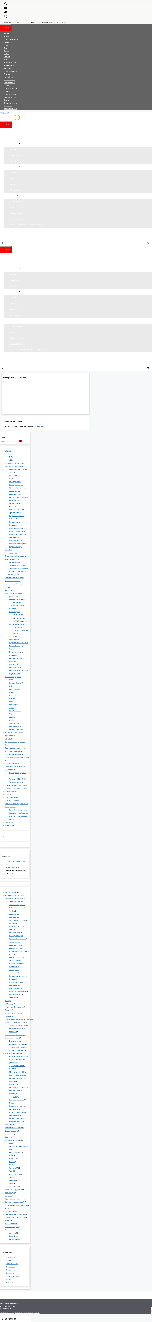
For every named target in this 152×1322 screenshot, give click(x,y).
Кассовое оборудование (14, 733)
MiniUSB (12, 698)
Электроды (9, 822)
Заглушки (12, 472)
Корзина (7, 36)
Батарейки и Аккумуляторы (19, 810)
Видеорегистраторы (16, 516)
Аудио (11, 720)
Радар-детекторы (15, 547)
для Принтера (14, 723)
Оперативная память (16, 658)
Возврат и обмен (10, 62)
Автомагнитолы (15, 494)
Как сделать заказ (10, 71)
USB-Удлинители (15, 711)
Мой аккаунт (8, 42)
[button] (3, 243)
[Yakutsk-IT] (15, 120)
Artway (11, 454)
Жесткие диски (14, 612)
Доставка (7, 68)
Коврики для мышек (20, 630)
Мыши (15, 633)
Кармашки (13, 476)
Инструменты (10, 590)
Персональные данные (12, 88)
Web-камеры (9, 825)
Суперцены (8, 106)
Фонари (8, 794)
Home (6, 45)
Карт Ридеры (14, 640)
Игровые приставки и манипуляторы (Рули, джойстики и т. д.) (16, 584)
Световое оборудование (14, 751)
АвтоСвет (8, 550)
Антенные (12, 717)
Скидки (6, 100)
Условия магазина (10, 109)
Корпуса (12, 649)
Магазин (7, 33)
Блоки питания (14, 562)
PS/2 (11, 702)
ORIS (11, 460)
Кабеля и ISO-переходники (18, 519)
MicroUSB (12, 695)
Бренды (8, 451)
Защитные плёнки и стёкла (14, 578)
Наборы (16, 637)
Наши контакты (9, 80)
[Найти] (20, 441)
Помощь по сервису (11, 94)
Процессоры (14, 664)
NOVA (11, 457)
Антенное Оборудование (18, 469)
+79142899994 (16, 23)
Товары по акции (11, 791)
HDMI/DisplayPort (15, 689)
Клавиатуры (17, 627)
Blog (5, 48)
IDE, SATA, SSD (18, 615)
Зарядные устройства (17, 565)
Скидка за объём (10, 97)
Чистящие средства (12, 801)
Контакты (9, 1282)
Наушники (8, 739)
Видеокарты (13, 596)
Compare (7, 51)
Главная (7, 74)
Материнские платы (16, 652)
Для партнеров (9, 65)
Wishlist (6, 54)
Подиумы (12, 479)
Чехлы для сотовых (16, 782)
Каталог (7, 57)
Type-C (11, 708)
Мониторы (13, 655)
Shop (6, 59)
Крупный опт (8, 77)
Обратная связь (9, 83)
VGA (10, 714)
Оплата (6, 85)
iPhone (11, 692)
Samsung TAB (14, 705)
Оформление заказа (11, 39)
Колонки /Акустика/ (16, 510)
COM (11, 680)
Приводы (12, 661)
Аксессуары (13, 553)
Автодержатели (14, 491)
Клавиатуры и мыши (16, 624)
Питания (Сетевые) (16, 683)
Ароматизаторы (15, 513)
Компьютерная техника (13, 593)
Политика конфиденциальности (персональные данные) (28, 225)
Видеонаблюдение (12, 575)
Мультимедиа (10, 736)
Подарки (7, 91)
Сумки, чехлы (10, 770)
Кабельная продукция (13, 677)
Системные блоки (15, 667)
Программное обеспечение (15, 748)
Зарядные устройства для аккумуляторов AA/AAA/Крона (18, 816)
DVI (10, 686)
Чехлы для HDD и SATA (17, 779)
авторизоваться (39, 426)
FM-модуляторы (15, 482)
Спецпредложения (10, 103)
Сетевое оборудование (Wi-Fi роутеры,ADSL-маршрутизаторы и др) (17, 757)
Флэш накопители (11, 798)
